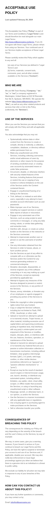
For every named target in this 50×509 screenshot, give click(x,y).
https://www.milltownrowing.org (24, 101)
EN (46, 507)
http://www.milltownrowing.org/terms (19, 42)
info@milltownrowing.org (21, 502)
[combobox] (45, 507)
